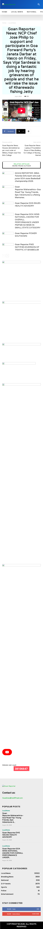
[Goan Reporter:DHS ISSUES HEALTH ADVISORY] (8, 206)
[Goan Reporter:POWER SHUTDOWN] (8, 236)
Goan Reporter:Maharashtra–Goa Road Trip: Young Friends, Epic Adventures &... (12, 817)
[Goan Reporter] (14, 4)
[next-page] (7, 255)
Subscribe (35, 914)
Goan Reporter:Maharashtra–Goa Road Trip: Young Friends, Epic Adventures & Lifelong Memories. (28, 192)
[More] (28, 131)
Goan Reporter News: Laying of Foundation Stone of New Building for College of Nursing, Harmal (32, 150)
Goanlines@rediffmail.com (12, 798)
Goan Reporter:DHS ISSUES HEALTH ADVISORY (11, 834)
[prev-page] (3, 255)
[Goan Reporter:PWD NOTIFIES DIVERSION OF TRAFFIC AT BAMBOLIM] (8, 247)
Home (4, 23)
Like (38, 909)
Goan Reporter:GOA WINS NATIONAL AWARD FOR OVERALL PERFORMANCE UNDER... (12, 853)
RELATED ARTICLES (21, 164)
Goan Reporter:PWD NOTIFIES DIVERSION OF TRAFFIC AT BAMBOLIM (27, 247)
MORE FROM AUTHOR (21, 166)
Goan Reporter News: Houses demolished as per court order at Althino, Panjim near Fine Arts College (11, 150)
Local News (12, 23)
